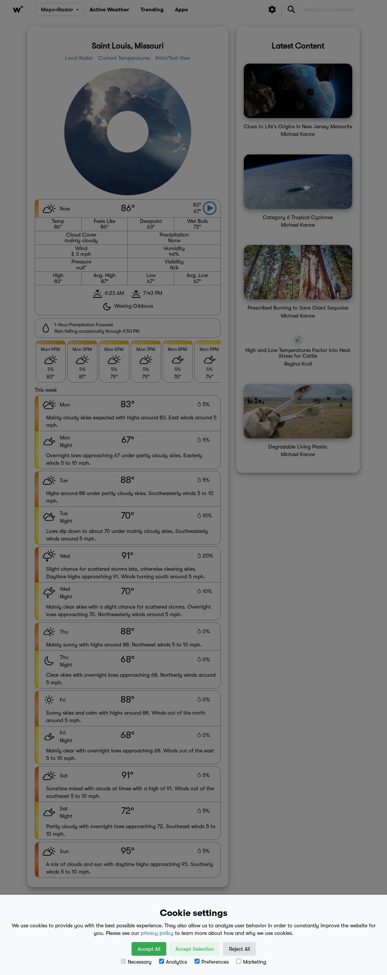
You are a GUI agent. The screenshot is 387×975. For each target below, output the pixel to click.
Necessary (140, 962)
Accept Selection (194, 949)
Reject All (239, 949)
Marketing (254, 962)
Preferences (215, 962)
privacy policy (157, 933)
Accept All (149, 949)
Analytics (176, 962)
